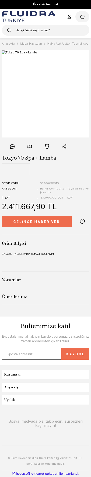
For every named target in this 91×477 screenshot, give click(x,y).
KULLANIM (47, 254)
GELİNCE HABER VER (36, 222)
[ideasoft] (21, 473)
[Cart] (82, 16)
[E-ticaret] (45, 473)
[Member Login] (69, 16)
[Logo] (28, 16)
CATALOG (7, 254)
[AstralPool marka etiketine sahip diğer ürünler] (16, 169)
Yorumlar (11, 280)
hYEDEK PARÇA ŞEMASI (27, 254)
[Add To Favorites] (82, 221)
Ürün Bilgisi (14, 243)
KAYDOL (75, 354)
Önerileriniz (14, 296)
